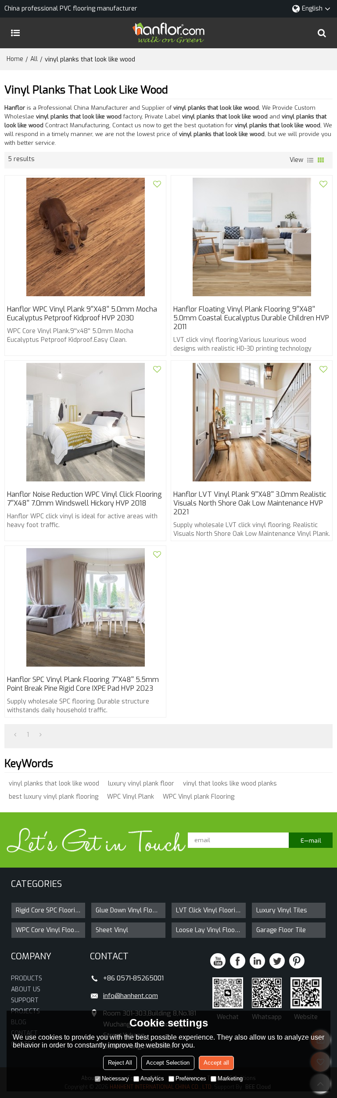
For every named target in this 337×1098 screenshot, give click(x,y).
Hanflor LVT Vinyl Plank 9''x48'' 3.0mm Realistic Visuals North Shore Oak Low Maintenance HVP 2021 (249, 503)
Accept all (216, 1062)
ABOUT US (25, 989)
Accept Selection (168, 1062)
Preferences (191, 1078)
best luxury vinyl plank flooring (53, 797)
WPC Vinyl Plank (130, 797)
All (34, 59)
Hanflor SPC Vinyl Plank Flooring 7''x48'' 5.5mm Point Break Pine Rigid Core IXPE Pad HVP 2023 (83, 684)
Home (15, 59)
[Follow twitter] (277, 961)
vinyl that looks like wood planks (230, 783)
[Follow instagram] (297, 961)
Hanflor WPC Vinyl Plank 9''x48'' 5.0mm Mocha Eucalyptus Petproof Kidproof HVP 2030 (82, 314)
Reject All (120, 1062)
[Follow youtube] (218, 961)
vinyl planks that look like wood (54, 783)
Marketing (230, 1078)
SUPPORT (25, 1000)
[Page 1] (15, 735)
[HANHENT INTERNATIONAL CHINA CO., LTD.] (168, 33)
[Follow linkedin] (257, 961)
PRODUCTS (26, 978)
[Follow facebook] (237, 961)
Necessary (115, 1078)
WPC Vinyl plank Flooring (198, 797)
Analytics (152, 1078)
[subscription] (311, 840)
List (310, 160)
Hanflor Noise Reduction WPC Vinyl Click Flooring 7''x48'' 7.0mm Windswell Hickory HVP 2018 (84, 499)
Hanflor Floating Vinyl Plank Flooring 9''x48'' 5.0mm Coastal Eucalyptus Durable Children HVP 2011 (251, 318)
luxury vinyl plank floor (141, 783)
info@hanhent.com (130, 995)
